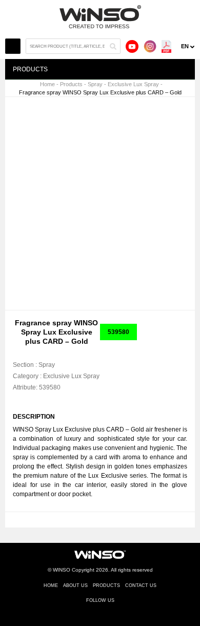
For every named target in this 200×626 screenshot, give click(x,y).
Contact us (140, 585)
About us (75, 585)
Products (71, 84)
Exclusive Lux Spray (133, 84)
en (185, 46)
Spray (95, 84)
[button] (175, 114)
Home (47, 84)
